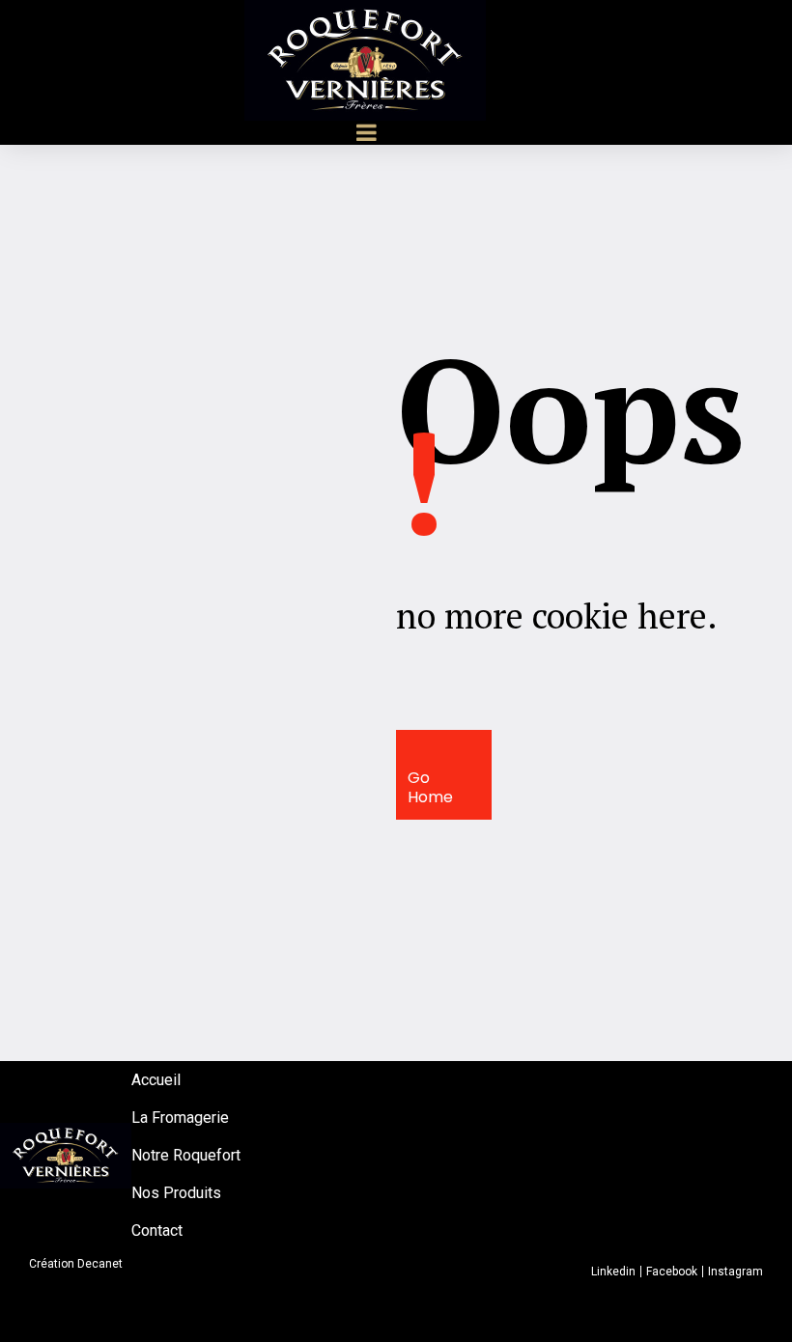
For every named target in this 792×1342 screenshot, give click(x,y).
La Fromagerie (180, 1117)
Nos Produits (176, 1193)
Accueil (156, 1080)
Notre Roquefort (185, 1155)
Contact (157, 1230)
